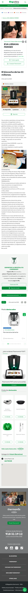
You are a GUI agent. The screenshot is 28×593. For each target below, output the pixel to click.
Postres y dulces (7, 328)
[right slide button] (25, 343)
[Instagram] (16, 548)
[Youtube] (11, 548)
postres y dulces (8, 8)
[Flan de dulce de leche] (14, 320)
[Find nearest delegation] (2, 2)
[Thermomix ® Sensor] (20, 427)
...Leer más (20, 56)
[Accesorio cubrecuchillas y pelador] (7, 401)
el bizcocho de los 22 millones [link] (20, 8)
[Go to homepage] (14, 2)
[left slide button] (2, 343)
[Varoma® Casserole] (20, 401)
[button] (25, 2)
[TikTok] (21, 548)
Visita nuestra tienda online (13, 5)
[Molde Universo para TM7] (7, 427)
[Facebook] (6, 548)
